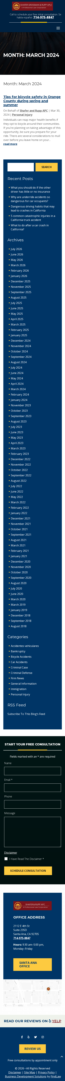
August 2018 (18, 626)
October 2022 (19, 470)
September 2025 (21, 292)
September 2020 (21, 578)
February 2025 (20, 330)
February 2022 (20, 508)
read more (10, 144)
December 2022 (20, 459)
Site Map (29, 1072)
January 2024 (19, 400)
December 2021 (20, 518)
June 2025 (17, 308)
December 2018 (20, 615)
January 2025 (19, 335)
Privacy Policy (46, 1072)
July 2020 (16, 588)
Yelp (56, 1021)
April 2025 (17, 319)
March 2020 (18, 599)
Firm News (17, 678)
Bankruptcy (18, 651)
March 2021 (18, 545)
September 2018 (21, 621)
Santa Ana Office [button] (28, 964)
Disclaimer (10, 853)
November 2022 (21, 464)
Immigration (18, 689)
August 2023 (18, 421)
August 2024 (18, 362)
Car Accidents (19, 662)
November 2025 (21, 287)
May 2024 (17, 378)
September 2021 (21, 534)
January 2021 (19, 556)
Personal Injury (22, 115)
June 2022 (17, 491)
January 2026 (19, 276)
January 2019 (19, 610)
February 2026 (20, 270)
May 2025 (17, 314)
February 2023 (20, 454)
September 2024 (21, 357)
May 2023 (17, 437)
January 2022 (19, 513)
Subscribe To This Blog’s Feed (26, 714)
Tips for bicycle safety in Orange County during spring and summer (32, 101)
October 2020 (19, 572)
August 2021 (18, 540)
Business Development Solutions (25, 1076)
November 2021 (21, 524)
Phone (8, 796)
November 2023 (21, 405)
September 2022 (21, 475)
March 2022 (18, 502)
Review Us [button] (32, 1049)
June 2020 (17, 594)
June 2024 (17, 373)
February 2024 (20, 394)
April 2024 (17, 384)
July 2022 (16, 486)
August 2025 (18, 297)
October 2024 (19, 351)
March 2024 (18, 389)
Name (8, 763)
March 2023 (18, 448)
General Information (23, 683)
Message (9, 813)
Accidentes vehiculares (25, 646)
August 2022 (18, 481)
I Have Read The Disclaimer (26, 859)
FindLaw (56, 1076)
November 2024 (21, 346)
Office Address (29, 917)
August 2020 (18, 583)
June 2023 (17, 432)
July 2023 (16, 427)
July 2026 (16, 249)
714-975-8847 (43, 17)
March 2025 (18, 324)
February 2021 (20, 551)
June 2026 (17, 254)
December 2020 (20, 561)
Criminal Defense (21, 673)
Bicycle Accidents (21, 657)
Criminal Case (19, 667)
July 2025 (16, 303)
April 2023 (17, 443)
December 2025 (20, 281)
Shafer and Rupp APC (34, 110)
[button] (58, 28)
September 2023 (21, 416)
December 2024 (20, 340)
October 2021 (19, 529)
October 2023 (19, 411)
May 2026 (17, 260)
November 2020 (21, 567)
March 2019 (18, 605)
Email (8, 780)
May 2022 (17, 497)
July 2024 (16, 367)
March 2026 (18, 265)
